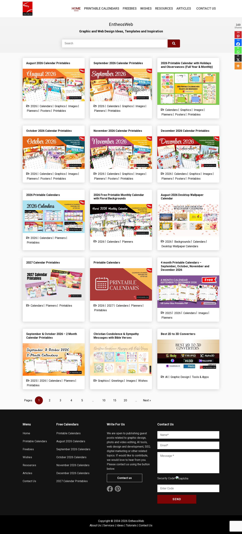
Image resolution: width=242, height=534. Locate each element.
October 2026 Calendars (71, 457)
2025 (168, 313)
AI (166, 377)
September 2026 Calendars (73, 449)
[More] (238, 65)
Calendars (46, 106)
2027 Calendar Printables (72, 481)
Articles (183, 8)
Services (108, 525)
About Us (95, 525)
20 (125, 400)
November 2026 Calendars (72, 465)
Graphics (60, 106)
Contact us (124, 478)
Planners (32, 110)
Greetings (117, 380)
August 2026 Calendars (70, 441)
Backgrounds (182, 241)
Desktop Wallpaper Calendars (179, 246)
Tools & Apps (200, 377)
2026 (34, 106)
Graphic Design (180, 377)
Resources (164, 8)
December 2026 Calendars (72, 473)
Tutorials (131, 525)
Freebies (130, 8)
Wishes (146, 8)
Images (73, 106)
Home (76, 8)
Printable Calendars (101, 8)
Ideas (120, 525)
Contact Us (206, 8)
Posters (45, 110)
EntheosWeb (136, 521)
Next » (147, 400)
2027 (110, 305)
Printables (59, 110)
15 (114, 400)
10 (103, 400)
